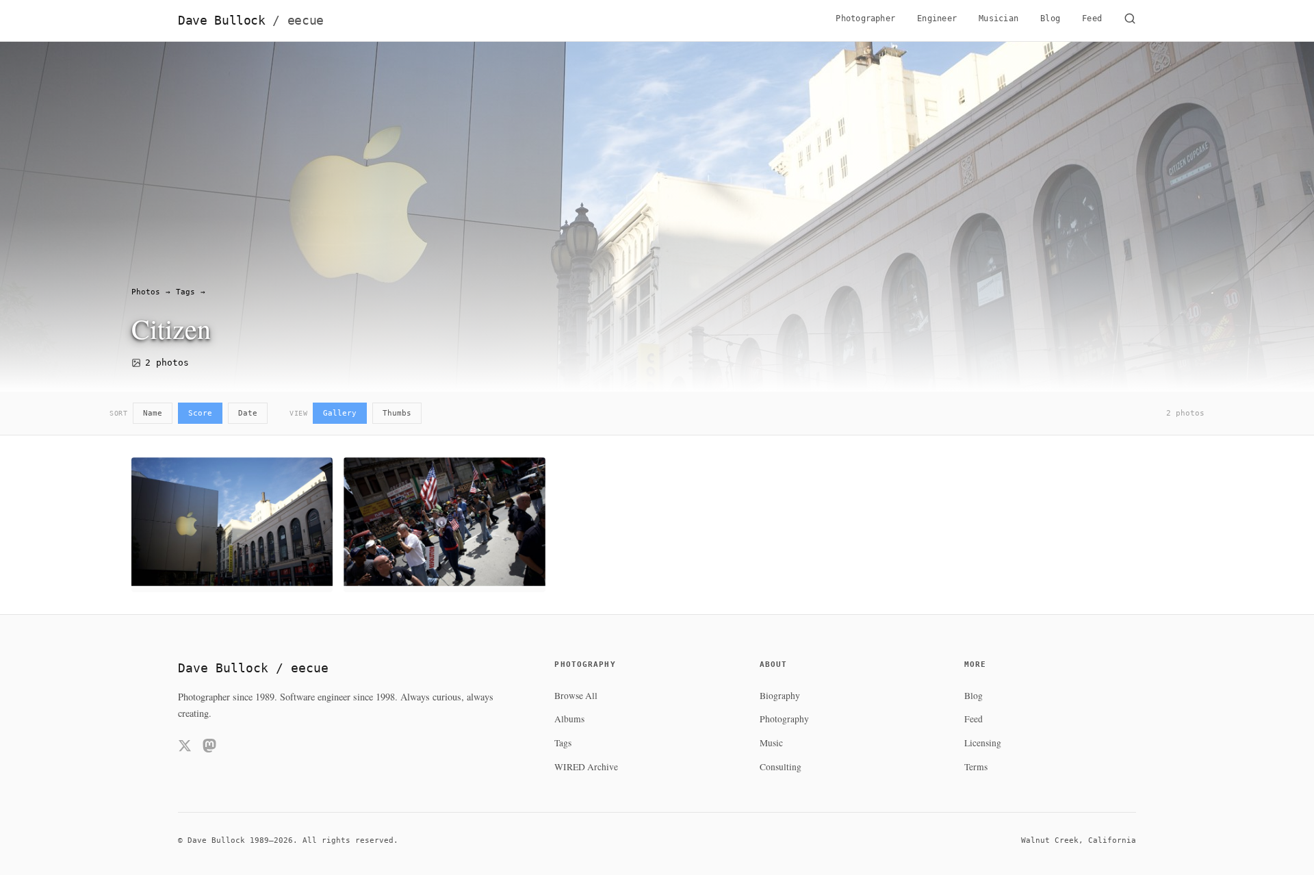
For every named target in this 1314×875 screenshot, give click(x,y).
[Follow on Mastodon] (209, 748)
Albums (569, 719)
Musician (998, 18)
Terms (976, 767)
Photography (784, 719)
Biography (780, 695)
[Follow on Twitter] (185, 748)
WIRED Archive (586, 767)
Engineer (937, 18)
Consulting (780, 767)
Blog (1050, 18)
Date (247, 413)
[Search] (1130, 20)
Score (200, 413)
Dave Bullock (251, 20)
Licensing (982, 743)
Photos (145, 292)
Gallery (340, 413)
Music (771, 743)
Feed (1092, 18)
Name (152, 413)
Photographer (865, 18)
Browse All (575, 695)
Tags (185, 292)
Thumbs (397, 413)
